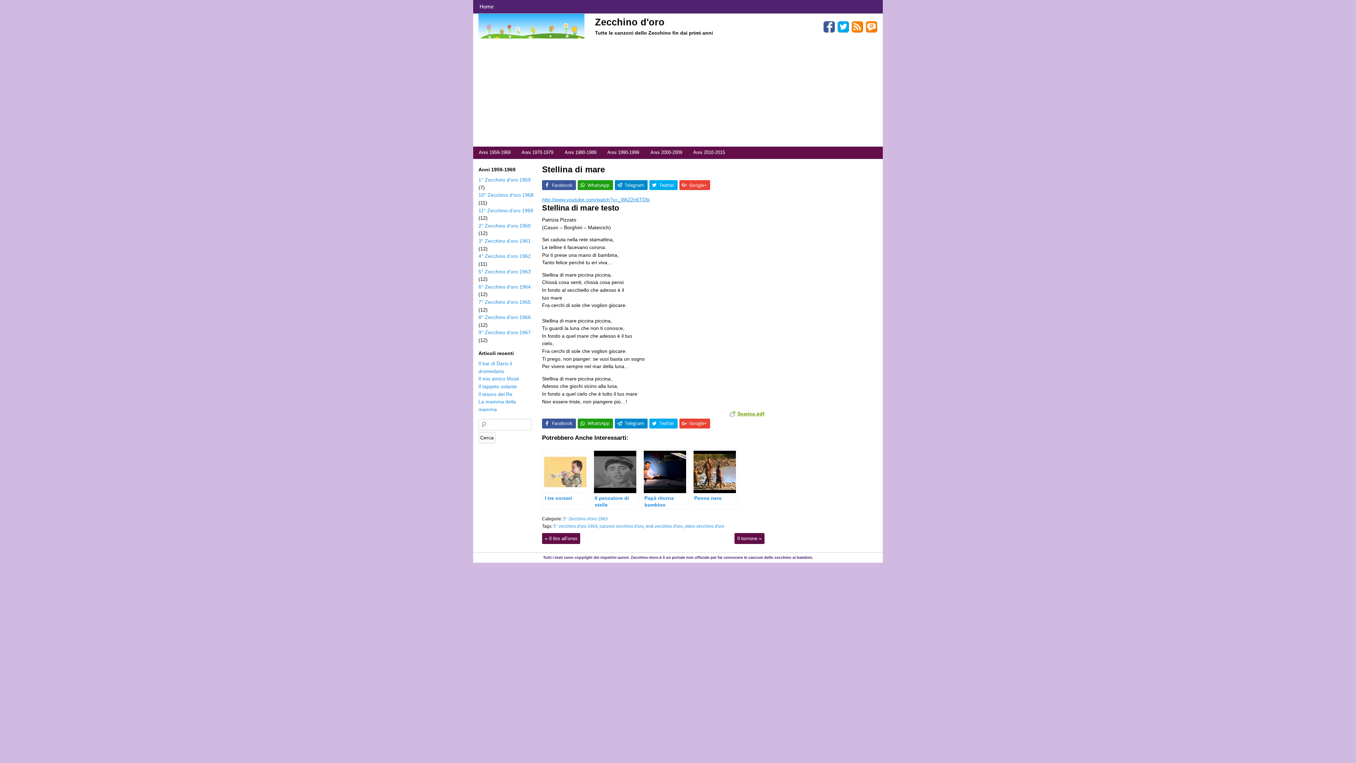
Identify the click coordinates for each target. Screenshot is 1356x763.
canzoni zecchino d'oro (622, 526)
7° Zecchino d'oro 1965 (504, 302)
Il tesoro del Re (495, 394)
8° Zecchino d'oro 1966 (504, 317)
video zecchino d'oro (704, 526)
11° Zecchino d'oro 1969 (505, 210)
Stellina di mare (573, 169)
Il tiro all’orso (561, 538)
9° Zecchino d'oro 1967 (504, 332)
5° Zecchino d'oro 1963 (585, 519)
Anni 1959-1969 (495, 152)
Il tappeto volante (497, 386)
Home (487, 7)
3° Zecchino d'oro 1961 (504, 241)
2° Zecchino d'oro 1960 (504, 226)
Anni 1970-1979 (537, 152)
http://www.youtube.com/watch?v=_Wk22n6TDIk (596, 199)
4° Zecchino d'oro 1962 (504, 256)
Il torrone (749, 538)
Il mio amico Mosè (498, 379)
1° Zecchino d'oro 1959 (504, 180)
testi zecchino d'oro (664, 526)
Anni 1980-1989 (580, 152)
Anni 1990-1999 (623, 152)
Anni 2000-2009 (666, 152)
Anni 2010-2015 (709, 152)
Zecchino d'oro (630, 22)
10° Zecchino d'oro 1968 (506, 195)
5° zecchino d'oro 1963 (575, 526)
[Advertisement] (678, 93)
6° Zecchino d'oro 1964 (504, 287)
